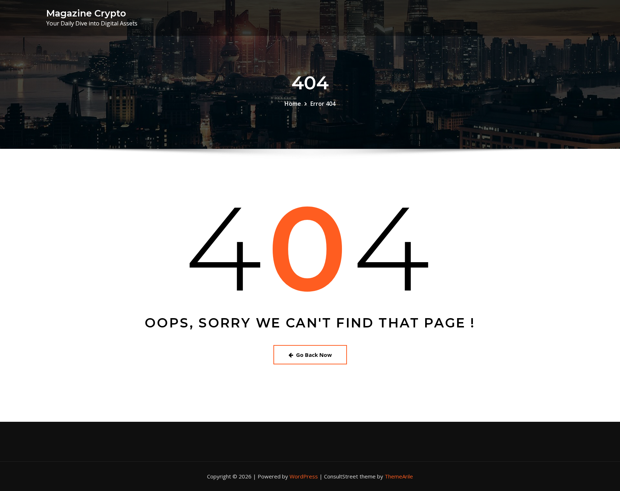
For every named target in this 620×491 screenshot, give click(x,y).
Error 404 (322, 104)
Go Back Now (314, 354)
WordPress (304, 476)
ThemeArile (399, 476)
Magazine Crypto (86, 13)
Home (293, 104)
